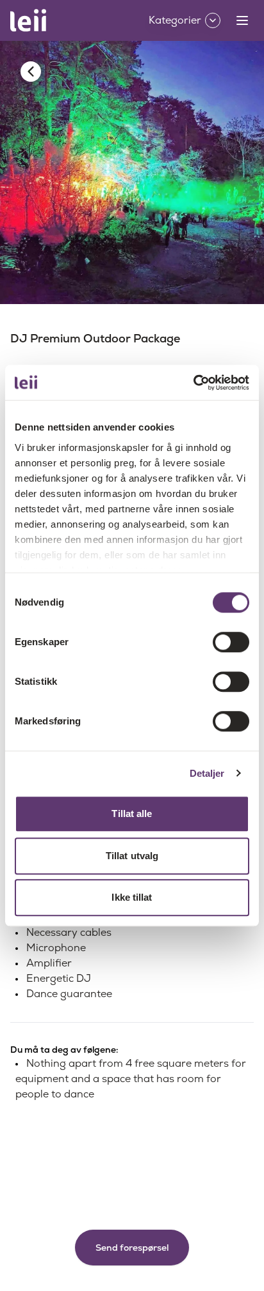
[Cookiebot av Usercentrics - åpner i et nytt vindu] (193, 382)
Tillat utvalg (132, 855)
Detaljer (207, 773)
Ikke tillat (131, 897)
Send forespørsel (132, 1247)
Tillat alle (131, 813)
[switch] (231, 642)
